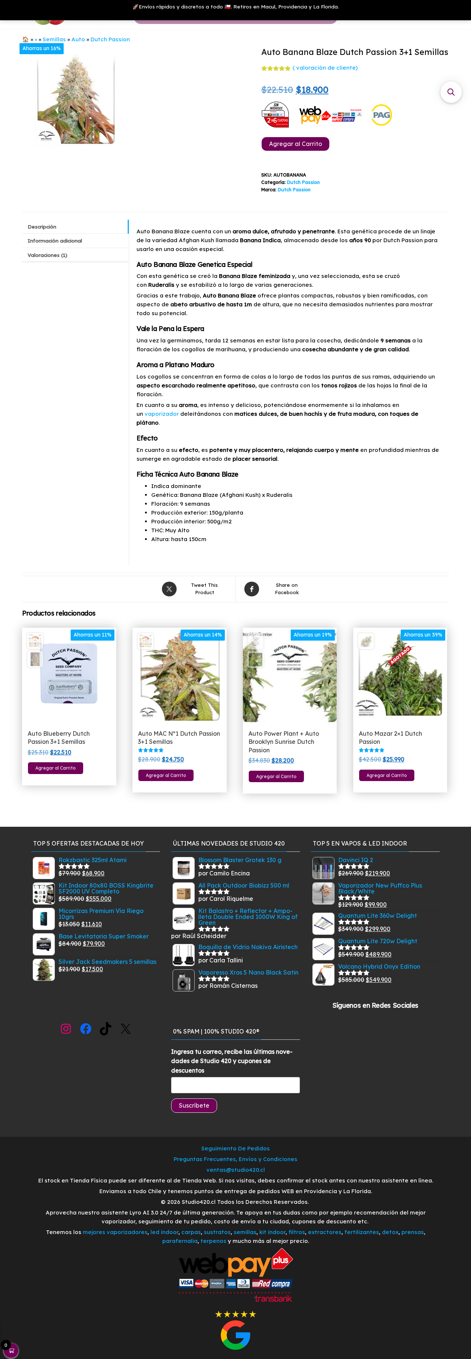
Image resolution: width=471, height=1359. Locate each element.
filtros (296, 1232)
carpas (191, 1232)
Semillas (54, 39)
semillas (245, 1232)
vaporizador (162, 413)
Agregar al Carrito (295, 143)
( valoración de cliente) (325, 67)
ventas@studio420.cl (235, 1169)
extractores (324, 1232)
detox (390, 1232)
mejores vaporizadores (115, 1232)
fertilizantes (361, 1232)
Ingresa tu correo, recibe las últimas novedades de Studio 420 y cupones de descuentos (232, 1061)
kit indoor (272, 1232)
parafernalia (180, 1240)
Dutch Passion (110, 39)
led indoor (164, 1232)
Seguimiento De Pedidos (235, 1148)
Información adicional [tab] (55, 240)
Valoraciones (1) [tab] (47, 255)
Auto (78, 39)
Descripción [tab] (42, 226)
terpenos (212, 1240)
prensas (412, 1232)
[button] (451, 92)
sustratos (217, 1232)
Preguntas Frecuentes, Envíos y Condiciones (235, 1159)
